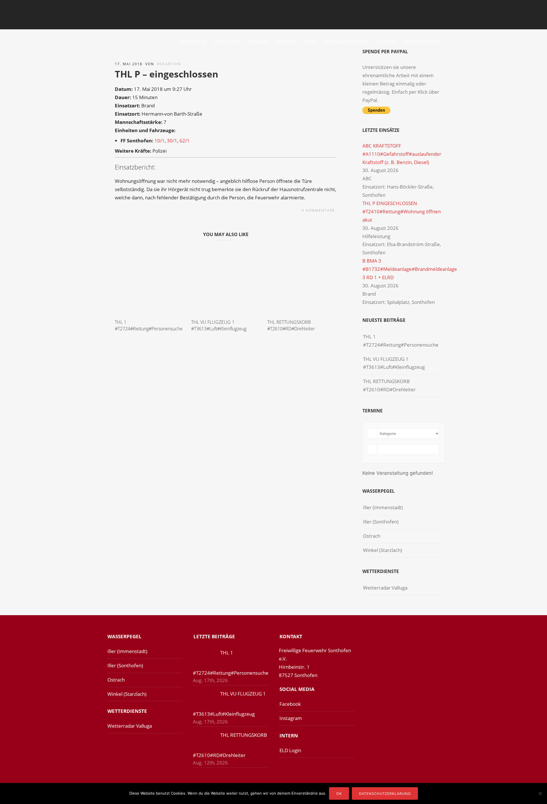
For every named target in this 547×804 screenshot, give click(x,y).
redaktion (169, 64)
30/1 (172, 140)
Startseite (194, 41)
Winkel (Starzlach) (382, 550)
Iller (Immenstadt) (383, 507)
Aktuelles (227, 41)
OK (339, 793)
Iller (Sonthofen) (381, 521)
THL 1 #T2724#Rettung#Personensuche (149, 325)
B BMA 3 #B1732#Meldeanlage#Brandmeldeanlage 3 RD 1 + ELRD (409, 269)
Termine (285, 41)
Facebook (290, 704)
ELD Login (290, 750)
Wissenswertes (422, 41)
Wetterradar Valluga (385, 587)
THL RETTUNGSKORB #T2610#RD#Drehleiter (291, 325)
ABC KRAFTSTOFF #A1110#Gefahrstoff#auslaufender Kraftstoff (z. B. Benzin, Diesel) (401, 153)
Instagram (290, 718)
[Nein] (540, 793)
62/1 (184, 140)
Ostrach (371, 536)
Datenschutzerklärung (385, 793)
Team (309, 41)
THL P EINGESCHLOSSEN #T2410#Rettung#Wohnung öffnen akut (401, 211)
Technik (386, 41)
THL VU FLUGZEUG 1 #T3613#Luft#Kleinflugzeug (218, 325)
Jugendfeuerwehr (346, 41)
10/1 (159, 140)
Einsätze (257, 41)
